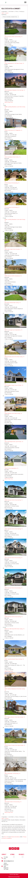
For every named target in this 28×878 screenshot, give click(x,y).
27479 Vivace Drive (12, 182)
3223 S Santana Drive (12, 157)
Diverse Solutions (15, 836)
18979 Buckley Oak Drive (14, 356)
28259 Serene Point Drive (13, 616)
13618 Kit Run (11, 468)
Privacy (24, 836)
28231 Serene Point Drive (13, 557)
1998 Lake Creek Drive (13, 249)
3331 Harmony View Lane (13, 36)
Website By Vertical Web (14, 876)
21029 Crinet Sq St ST (13, 130)
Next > (3, 13)
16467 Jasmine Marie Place (14, 659)
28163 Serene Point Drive (13, 587)
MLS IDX (6, 836)
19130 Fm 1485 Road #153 (14, 628)
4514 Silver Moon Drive (13, 801)
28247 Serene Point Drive (14, 528)
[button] (14, 857)
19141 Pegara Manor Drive (15, 717)
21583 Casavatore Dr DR (14, 63)
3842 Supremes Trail (12, 773)
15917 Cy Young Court (13, 330)
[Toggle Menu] (25, 2)
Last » (7, 13)
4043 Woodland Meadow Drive (15, 90)
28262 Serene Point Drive (13, 500)
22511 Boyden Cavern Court (14, 385)
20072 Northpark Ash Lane (14, 441)
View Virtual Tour (9, 102)
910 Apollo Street (13, 302)
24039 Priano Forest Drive (15, 745)
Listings (12, 854)
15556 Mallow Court (13, 413)
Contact (4, 854)
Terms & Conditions (7, 838)
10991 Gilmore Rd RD (13, 275)
